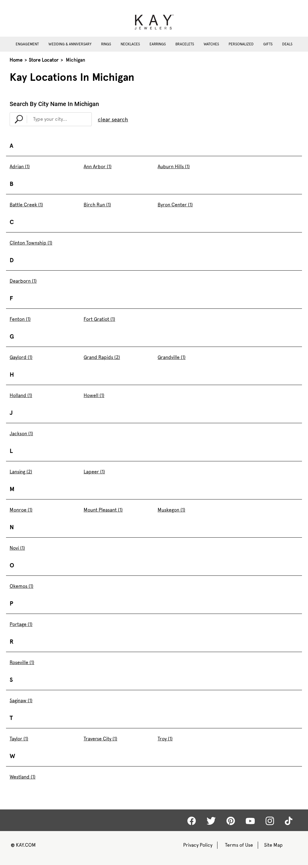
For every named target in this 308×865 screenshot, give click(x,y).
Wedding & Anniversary (69, 44)
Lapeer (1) (94, 472)
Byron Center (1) (175, 205)
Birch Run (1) (97, 205)
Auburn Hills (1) (174, 166)
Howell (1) (94, 395)
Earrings (157, 44)
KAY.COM (23, 845)
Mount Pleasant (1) (103, 510)
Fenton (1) (20, 319)
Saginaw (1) (21, 700)
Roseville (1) (22, 662)
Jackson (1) (21, 433)
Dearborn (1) (23, 281)
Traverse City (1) (100, 739)
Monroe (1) (21, 510)
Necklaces (130, 44)
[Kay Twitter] (211, 821)
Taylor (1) (19, 739)
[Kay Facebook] (192, 821)
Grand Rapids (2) (102, 357)
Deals (287, 44)
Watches (211, 44)
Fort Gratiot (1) (99, 319)
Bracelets (184, 44)
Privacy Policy (197, 845)
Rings (106, 44)
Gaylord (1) (21, 357)
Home (16, 60)
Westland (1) (22, 777)
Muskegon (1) (171, 510)
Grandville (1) (172, 357)
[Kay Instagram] (270, 821)
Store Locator (44, 60)
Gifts (268, 44)
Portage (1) (21, 624)
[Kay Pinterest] (231, 821)
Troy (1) (165, 739)
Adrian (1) (20, 166)
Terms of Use (239, 845)
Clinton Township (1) (31, 243)
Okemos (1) (21, 586)
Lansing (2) (21, 472)
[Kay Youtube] (250, 820)
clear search (113, 119)
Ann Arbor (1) (98, 166)
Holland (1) (21, 395)
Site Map (273, 845)
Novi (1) (17, 548)
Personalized (241, 44)
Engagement (27, 44)
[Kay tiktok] (288, 821)
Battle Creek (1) (26, 205)
